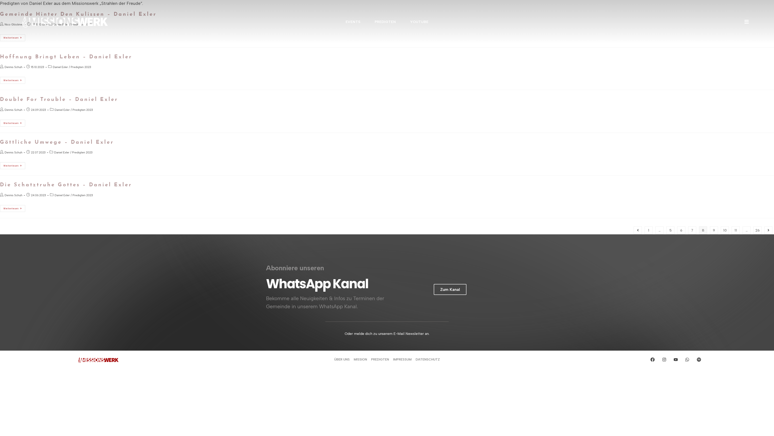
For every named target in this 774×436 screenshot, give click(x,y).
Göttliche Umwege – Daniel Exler (57, 142)
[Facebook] (652, 359)
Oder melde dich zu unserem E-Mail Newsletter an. (387, 333)
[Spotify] (699, 359)
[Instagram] (664, 359)
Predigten (380, 359)
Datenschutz (428, 359)
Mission (360, 359)
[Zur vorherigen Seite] (638, 230)
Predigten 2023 (81, 67)
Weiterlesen (14, 79)
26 (757, 230)
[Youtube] (675, 359)
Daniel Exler (60, 67)
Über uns (342, 359)
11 (735, 230)
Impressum (402, 359)
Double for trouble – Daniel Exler (59, 99)
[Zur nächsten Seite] (768, 230)
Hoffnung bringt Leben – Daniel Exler (66, 57)
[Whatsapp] (687, 359)
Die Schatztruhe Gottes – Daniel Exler (66, 185)
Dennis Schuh (13, 67)
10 (725, 230)
